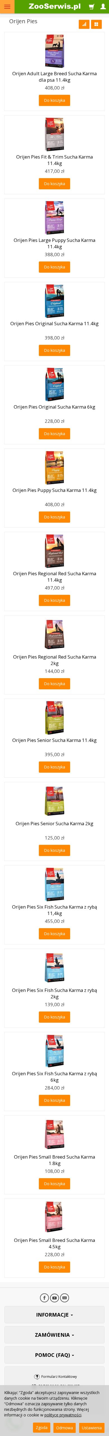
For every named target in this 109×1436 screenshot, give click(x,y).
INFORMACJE (53, 1314)
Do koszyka (54, 100)
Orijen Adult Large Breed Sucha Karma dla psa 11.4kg (54, 76)
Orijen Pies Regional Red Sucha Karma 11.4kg (54, 576)
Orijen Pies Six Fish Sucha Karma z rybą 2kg (54, 993)
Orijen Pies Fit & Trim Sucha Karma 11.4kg (54, 160)
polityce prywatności (62, 1415)
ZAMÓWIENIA (53, 1334)
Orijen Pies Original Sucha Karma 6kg (54, 407)
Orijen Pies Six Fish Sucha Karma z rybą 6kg (54, 1076)
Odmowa (64, 1427)
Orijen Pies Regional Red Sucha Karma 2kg (54, 660)
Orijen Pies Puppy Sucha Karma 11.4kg (55, 490)
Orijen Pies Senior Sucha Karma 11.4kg (54, 740)
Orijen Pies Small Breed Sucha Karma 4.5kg (54, 1243)
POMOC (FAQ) (53, 1355)
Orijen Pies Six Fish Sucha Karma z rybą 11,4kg (54, 910)
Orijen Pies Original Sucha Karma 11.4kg (54, 323)
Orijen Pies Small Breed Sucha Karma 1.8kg (54, 1160)
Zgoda (42, 1427)
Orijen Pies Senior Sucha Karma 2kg (54, 823)
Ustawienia (92, 1427)
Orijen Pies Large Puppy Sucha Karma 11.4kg (54, 243)
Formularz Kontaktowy (59, 1376)
